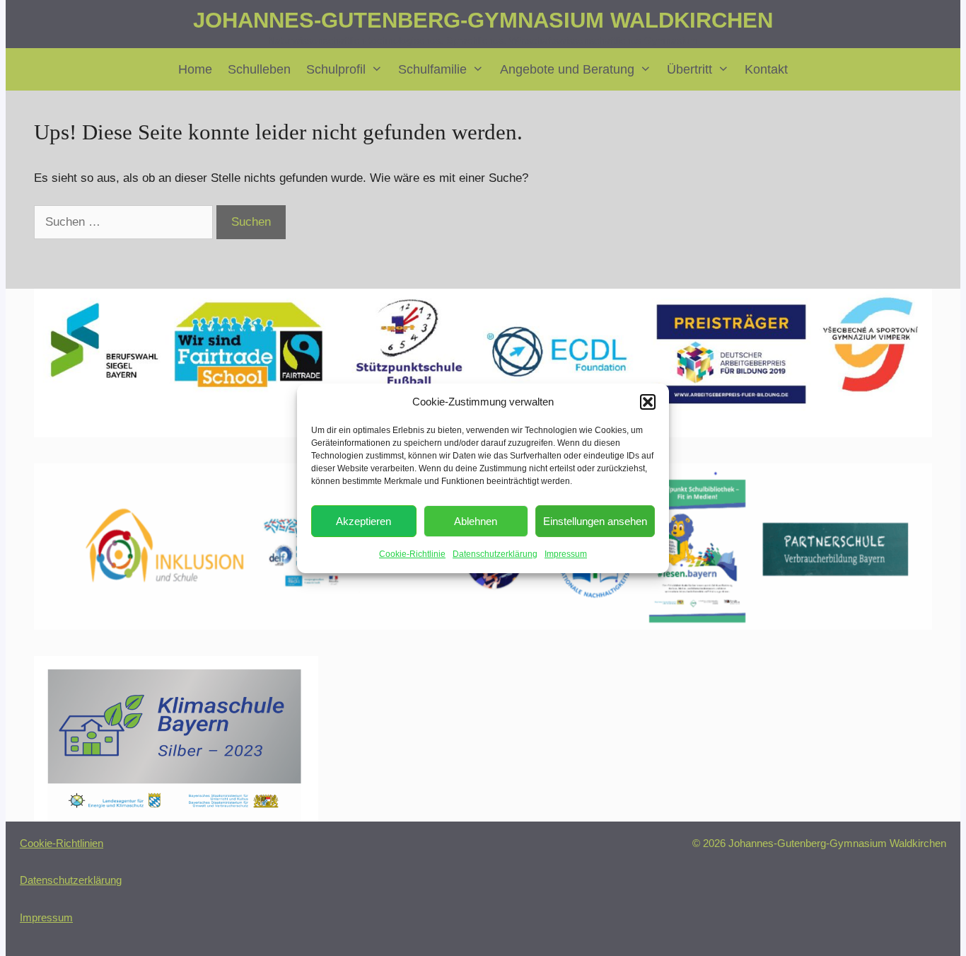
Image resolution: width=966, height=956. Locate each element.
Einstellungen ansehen (595, 521)
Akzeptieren (363, 521)
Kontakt (766, 69)
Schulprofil (336, 69)
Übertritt (689, 69)
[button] (648, 402)
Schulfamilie (432, 69)
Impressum (566, 554)
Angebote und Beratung (567, 69)
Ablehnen (475, 521)
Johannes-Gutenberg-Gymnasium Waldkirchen (483, 20)
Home (195, 69)
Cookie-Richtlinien (61, 843)
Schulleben (259, 69)
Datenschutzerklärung (495, 554)
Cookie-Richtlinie (412, 554)
